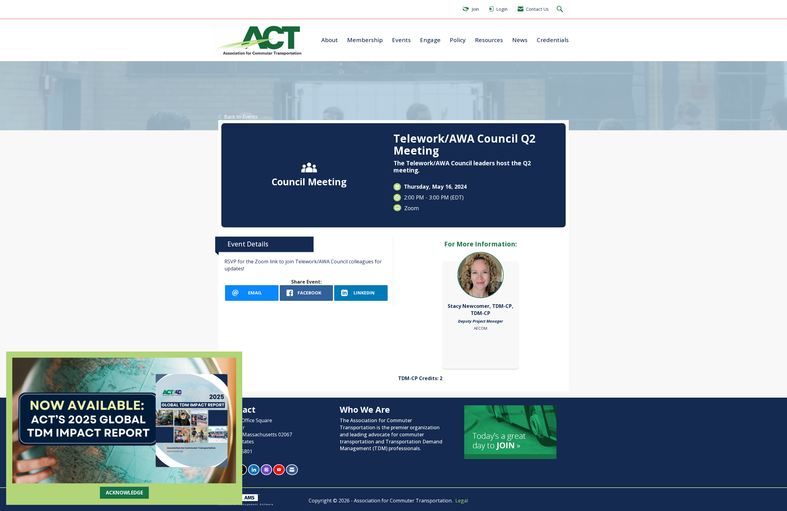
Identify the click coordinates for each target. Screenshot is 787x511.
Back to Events (241, 116)
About (329, 40)
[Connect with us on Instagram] (266, 469)
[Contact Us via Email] (292, 469)
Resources (489, 40)
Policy (458, 40)
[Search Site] (560, 9)
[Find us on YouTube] (279, 469)
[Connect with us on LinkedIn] (253, 469)
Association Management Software (246, 504)
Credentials (553, 40)
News (520, 40)
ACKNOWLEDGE (124, 492)
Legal (461, 500)
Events (401, 40)
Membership (365, 40)
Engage (430, 40)
